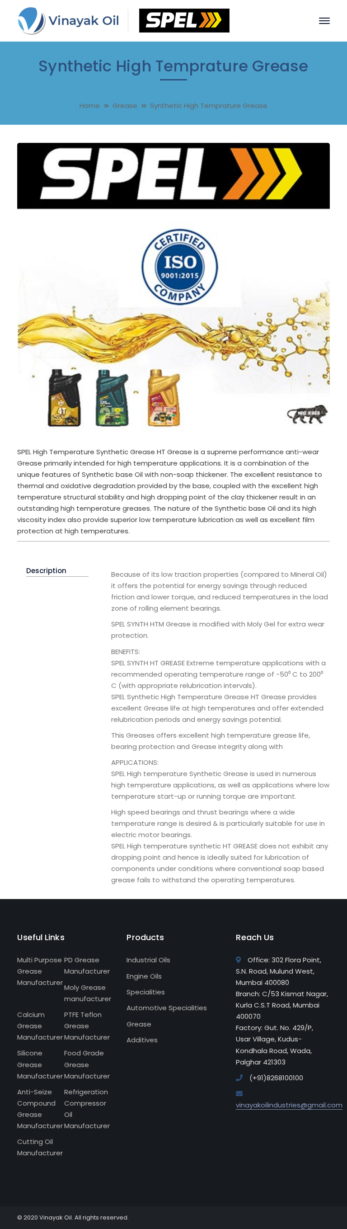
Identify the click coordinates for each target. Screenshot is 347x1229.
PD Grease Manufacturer (87, 965)
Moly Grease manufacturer (87, 993)
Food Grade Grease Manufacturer (87, 1064)
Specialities (146, 992)
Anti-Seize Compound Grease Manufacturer (40, 1108)
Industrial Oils (148, 960)
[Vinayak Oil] (123, 20)
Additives (142, 1040)
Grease (125, 105)
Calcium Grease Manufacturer (40, 1026)
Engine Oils (144, 976)
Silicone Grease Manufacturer (40, 1064)
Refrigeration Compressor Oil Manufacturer (87, 1108)
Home (90, 105)
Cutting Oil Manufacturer (40, 1147)
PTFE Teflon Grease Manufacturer (87, 1026)
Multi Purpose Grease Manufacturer (40, 971)
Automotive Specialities (167, 1007)
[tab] (57, 571)
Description (46, 570)
